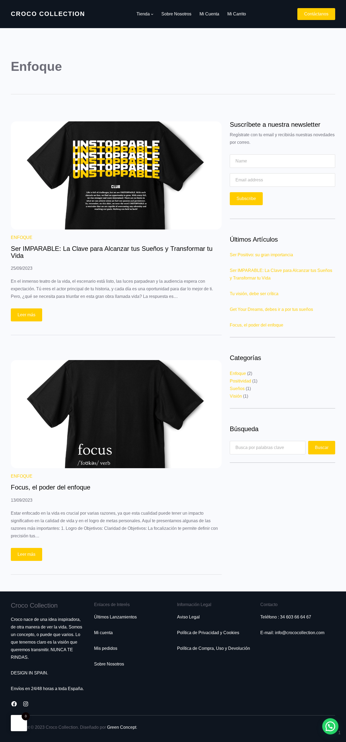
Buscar (321, 447)
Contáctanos (316, 14)
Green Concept (121, 727)
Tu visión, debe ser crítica (254, 293)
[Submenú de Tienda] (152, 14)
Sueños (237, 388)
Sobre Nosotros (109, 664)
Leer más (30, 316)
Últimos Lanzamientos (115, 617)
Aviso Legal (188, 617)
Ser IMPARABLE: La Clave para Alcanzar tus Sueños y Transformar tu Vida (111, 252)
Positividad (240, 381)
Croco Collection (48, 13)
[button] (330, 726)
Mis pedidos (105, 648)
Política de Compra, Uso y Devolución (213, 648)
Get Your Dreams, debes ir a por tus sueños (271, 309)
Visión (236, 396)
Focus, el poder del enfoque (50, 487)
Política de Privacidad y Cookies (208, 632)
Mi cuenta (103, 632)
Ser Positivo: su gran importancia (261, 254)
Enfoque (21, 237)
